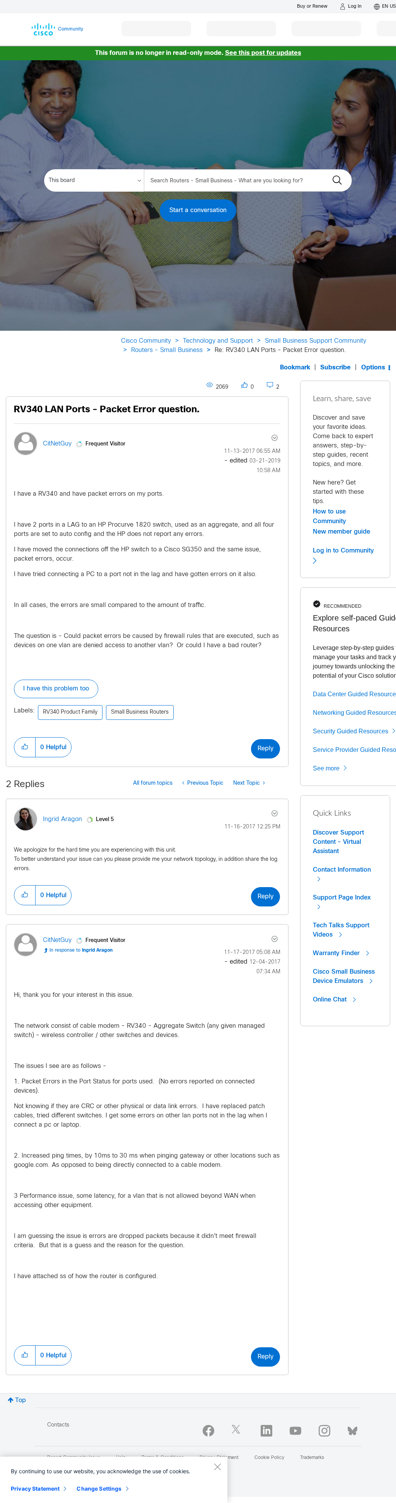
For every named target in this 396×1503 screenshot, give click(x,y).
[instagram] (324, 1431)
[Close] (217, 1467)
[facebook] (208, 1431)
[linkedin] (266, 1431)
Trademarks (312, 1457)
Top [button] (20, 1400)
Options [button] (373, 368)
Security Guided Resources (350, 731)
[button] (25, 747)
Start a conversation (198, 210)
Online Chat (330, 999)
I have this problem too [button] (56, 689)
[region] (113, 1480)
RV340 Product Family (70, 712)
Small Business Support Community (315, 341)
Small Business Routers (140, 712)
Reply (265, 749)
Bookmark (295, 368)
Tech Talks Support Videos (341, 930)
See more (326, 768)
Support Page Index (342, 897)
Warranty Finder (337, 953)
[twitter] (237, 1431)
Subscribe (335, 368)
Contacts (58, 1425)
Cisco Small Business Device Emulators (344, 976)
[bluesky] (352, 1429)
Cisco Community (146, 341)
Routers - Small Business (167, 350)
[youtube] (295, 1431)
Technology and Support (218, 341)
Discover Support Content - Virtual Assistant (338, 841)
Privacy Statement (35, 1488)
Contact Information (342, 869)
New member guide (341, 531)
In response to (81, 950)
